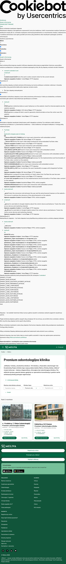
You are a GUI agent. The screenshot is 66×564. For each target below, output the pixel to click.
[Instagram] (3, 550)
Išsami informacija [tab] (5, 22)
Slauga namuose (6, 541)
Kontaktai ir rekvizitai (7, 546)
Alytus (36, 497)
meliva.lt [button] (6, 103)
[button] (35, 73)
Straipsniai (4, 524)
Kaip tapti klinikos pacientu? (9, 517)
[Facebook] (7, 550)
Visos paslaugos (5, 507)
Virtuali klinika (5, 500)
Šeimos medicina (6, 480)
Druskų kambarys (6, 490)
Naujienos (4, 521)
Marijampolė (37, 500)
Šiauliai (36, 490)
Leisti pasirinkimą (10, 343)
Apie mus (4, 543)
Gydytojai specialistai (7, 484)
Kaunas (36, 484)
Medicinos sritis (48, 385)
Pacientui (4, 511)
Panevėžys (37, 494)
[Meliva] (33, 446)
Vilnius (36, 480)
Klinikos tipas (27, 385)
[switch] (0, 46)
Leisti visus (24, 343)
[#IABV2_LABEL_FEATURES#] (9, 291)
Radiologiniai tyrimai (7, 494)
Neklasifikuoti (4, 216)
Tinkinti (18, 343)
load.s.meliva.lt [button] (8, 190)
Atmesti (2, 343)
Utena (36, 504)
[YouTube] (15, 550)
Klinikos (36, 477)
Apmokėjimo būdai (6, 531)
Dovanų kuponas (6, 537)
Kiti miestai (37, 507)
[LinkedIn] (11, 550)
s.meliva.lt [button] (7, 201)
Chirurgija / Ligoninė (7, 497)
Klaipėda (36, 487)
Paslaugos (4, 477)
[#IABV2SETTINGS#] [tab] (6, 24)
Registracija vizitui (6, 514)
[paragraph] (33, 321)
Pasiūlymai (4, 527)
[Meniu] (2, 347)
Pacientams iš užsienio (7, 534)
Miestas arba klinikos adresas (12, 385)
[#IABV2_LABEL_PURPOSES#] (9, 285)
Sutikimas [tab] (3, 20)
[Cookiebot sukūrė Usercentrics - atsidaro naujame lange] (33, 9)
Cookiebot (42, 275)
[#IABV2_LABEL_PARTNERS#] (9, 298)
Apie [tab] (1, 26)
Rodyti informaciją (5, 57)
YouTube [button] (6, 131)
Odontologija (5, 487)
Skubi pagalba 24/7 (7, 504)
